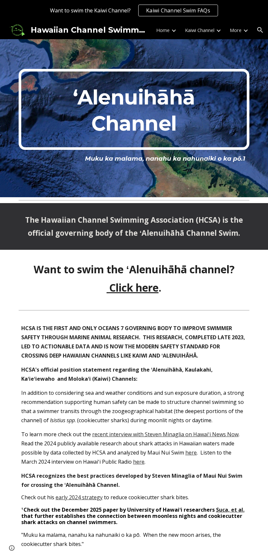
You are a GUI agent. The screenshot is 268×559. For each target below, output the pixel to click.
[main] (134, 109)
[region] (134, 10)
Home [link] (163, 30)
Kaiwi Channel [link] (199, 30)
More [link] (236, 30)
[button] (260, 30)
